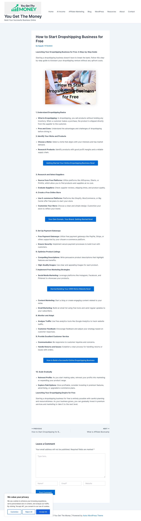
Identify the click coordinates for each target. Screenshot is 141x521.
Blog (89, 11)
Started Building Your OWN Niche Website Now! (70, 289)
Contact (131, 11)
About (122, 11)
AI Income (61, 11)
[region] (28, 505)
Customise (14, 512)
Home (50, 11)
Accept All (43, 512)
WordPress (99, 11)
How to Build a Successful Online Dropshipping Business (71, 360)
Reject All (28, 512)
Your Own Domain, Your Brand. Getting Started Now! (70, 219)
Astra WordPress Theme (93, 515)
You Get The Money (23, 16)
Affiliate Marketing (76, 11)
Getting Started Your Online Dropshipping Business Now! (70, 163)
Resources (111, 11)
